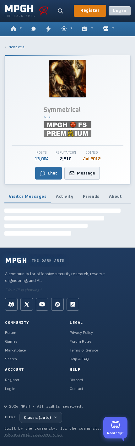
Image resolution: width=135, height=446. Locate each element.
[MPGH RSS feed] (73, 304)
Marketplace (15, 350)
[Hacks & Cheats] (67, 29)
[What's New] (48, 29)
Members (16, 46)
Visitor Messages (27, 196)
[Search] (60, 11)
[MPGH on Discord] (11, 304)
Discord (76, 379)
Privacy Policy (81, 332)
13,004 (42, 159)
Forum (10, 332)
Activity (64, 196)
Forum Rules (81, 341)
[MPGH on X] (26, 304)
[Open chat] (33, 29)
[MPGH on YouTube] (42, 304)
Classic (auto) (37, 417)
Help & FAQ (79, 359)
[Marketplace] (108, 29)
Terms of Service (84, 350)
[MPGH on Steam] (57, 304)
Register (90, 11)
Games (11, 341)
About (115, 196)
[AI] (87, 29)
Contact (76, 388)
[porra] (43, 10)
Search (11, 359)
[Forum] (16, 29)
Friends (91, 196)
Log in (119, 11)
